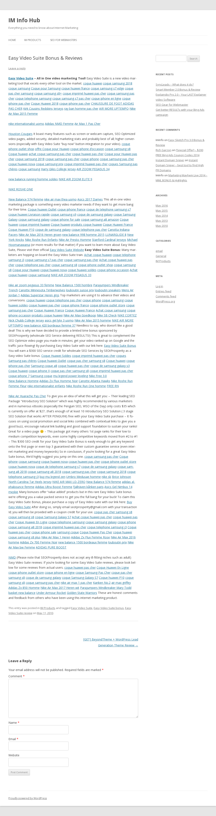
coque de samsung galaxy (95, 214)
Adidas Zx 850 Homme (24, 588)
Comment (16, 676)
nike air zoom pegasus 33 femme (31, 285)
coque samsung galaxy (34, 219)
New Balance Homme (23, 381)
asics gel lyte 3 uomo (59, 320)
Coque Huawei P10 (21, 230)
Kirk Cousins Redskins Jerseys (43, 109)
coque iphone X (39, 371)
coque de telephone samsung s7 (108, 209)
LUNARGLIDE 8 (115, 235)
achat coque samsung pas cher (50, 154)
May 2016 (162, 205)
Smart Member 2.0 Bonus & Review (178, 89)
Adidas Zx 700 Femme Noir (38, 542)
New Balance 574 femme (25, 199)
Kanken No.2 (102, 583)
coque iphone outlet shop (95, 265)
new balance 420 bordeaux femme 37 (50, 325)
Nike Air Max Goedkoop (79, 315)
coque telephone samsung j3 (107, 527)
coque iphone (89, 159)
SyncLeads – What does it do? (175, 84)
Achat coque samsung (111, 310)
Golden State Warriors (82, 593)
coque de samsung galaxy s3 (110, 366)
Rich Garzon (163, 150)
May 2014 (162, 216)
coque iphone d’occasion (87, 149)
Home (12, 40)
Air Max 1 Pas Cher (87, 124)
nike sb (106, 477)
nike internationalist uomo (26, 124)
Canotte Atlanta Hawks (94, 381)
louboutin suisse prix (80, 290)
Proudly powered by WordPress (27, 798)
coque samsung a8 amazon (100, 219)
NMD (12, 557)
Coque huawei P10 (111, 578)
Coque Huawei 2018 (44, 103)
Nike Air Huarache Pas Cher (27, 396)
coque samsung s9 (63, 214)
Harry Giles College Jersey (58, 169)
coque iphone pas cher (74, 103)
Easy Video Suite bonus (109, 608)
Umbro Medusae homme (83, 477)
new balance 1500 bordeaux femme (82, 542)
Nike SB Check (107, 315)
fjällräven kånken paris (88, 487)
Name (13, 723)
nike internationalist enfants (46, 386)
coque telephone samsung (33, 98)
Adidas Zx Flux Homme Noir (58, 381)
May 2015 (162, 210)
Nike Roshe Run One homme (86, 386)
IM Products (32, 40)
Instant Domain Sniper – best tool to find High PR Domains (180, 165)
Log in (159, 286)
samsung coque (68, 532)
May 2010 (162, 226)
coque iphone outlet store (107, 305)
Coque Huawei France (118, 225)
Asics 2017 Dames (90, 199)
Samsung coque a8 (44, 366)
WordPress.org (165, 301)
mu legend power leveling (70, 376)
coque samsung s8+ (48, 93)
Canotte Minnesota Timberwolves (42, 290)
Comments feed (166, 296)
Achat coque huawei (98, 255)
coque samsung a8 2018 (44, 472)
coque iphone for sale (65, 219)
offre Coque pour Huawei (52, 149)
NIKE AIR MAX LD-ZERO (68, 482)
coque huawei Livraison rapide (29, 214)
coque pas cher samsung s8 (86, 361)
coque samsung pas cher (62, 159)
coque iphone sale (43, 532)
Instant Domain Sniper (170, 160)
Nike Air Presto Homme (75, 240)
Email (13, 739)
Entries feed (163, 291)
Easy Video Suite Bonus (120, 346)
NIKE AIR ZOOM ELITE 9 (75, 179)
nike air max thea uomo (60, 199)
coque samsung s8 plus (24, 537)
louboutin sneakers (108, 290)
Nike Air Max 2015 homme (92, 320)
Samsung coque (41, 376)
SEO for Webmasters (63, 40)
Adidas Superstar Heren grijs (40, 295)
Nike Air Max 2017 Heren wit (59, 588)
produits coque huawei (86, 225)
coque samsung (19, 88)
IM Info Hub (24, 20)
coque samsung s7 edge (107, 88)
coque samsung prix (49, 164)
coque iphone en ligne (106, 98)
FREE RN (113, 386)
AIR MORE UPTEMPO (114, 109)
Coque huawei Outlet (42, 209)
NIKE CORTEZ (127, 315)
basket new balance (21, 593)
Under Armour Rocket (51, 593)
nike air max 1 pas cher (76, 583)
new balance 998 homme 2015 (83, 235)
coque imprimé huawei (34, 225)
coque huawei (92, 83)
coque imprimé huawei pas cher (84, 93)
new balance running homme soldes (33, 179)
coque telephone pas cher (89, 230)
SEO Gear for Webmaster (172, 105)
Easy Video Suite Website (67, 250)
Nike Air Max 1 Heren (55, 537)
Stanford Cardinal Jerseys (109, 240)
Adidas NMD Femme (59, 124)
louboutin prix (117, 542)
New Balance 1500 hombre (73, 285)
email (159, 251)
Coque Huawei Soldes (56, 356)
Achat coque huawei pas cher (92, 517)
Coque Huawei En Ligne (31, 522)
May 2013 (162, 221)
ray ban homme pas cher (81, 109)
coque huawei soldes (82, 270)
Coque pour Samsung (46, 88)
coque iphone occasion (113, 270)
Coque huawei (18, 154)
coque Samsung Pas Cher (93, 573)
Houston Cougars (20, 134)
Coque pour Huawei (25, 270)
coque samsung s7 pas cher (71, 98)
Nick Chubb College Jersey (26, 320)
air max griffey (121, 583)
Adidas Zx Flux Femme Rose (90, 537)
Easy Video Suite (20, 78)
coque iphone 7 (19, 376)
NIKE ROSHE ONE (20, 189)
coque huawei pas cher (88, 154)
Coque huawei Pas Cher (96, 532)
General (161, 256)
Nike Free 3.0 (98, 376)
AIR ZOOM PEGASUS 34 (93, 169)
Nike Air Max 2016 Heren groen (40, 235)
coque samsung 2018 (117, 83)
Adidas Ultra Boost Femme (53, 487)
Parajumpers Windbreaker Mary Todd (105, 588)
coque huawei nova (21, 164)
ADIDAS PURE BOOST (51, 547)
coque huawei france (75, 88)
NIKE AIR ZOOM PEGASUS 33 (71, 275)
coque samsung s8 (118, 149)
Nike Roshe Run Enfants (41, 240)
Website (13, 755)
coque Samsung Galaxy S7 (53, 517)
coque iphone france (71, 209)
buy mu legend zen (52, 477)
